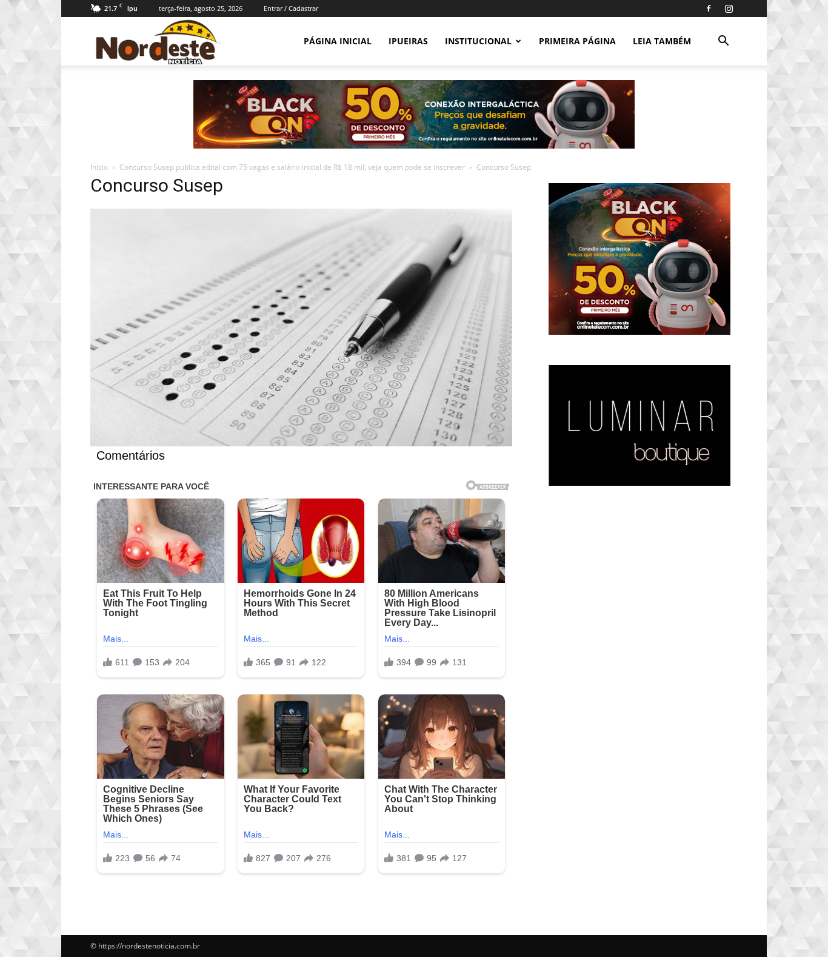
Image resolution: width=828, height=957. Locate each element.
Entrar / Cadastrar (291, 8)
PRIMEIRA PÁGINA (577, 41)
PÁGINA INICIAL (338, 41)
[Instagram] (728, 8)
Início (99, 167)
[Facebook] (708, 8)
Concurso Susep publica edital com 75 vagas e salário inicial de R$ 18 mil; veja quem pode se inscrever (292, 167)
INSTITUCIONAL (478, 41)
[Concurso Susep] (301, 443)
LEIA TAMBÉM (662, 41)
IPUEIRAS (408, 41)
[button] (723, 42)
